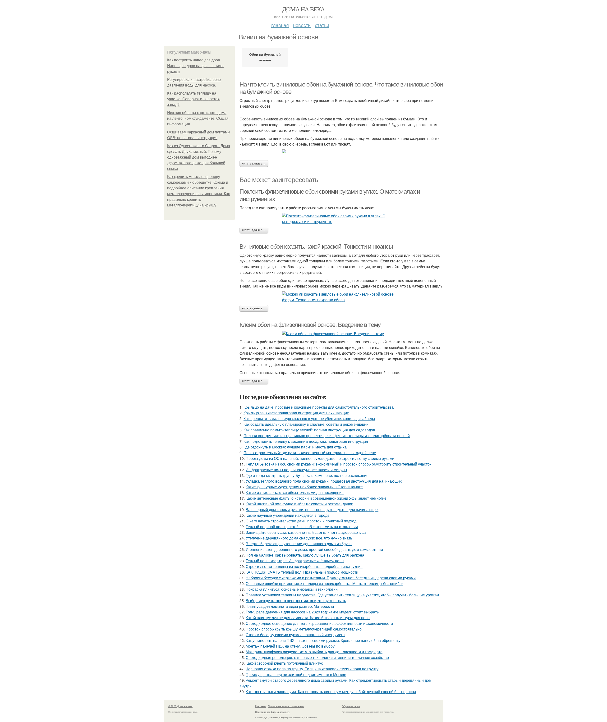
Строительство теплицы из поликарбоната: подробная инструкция (304, 566)
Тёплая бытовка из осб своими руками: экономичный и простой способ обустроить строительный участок (338, 464)
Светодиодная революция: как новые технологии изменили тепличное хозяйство (317, 657)
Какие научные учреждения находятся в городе (288, 515)
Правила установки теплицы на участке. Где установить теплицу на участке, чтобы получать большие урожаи (342, 595)
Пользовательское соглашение (286, 706)
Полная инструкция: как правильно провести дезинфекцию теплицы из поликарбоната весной (327, 435)
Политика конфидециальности (272, 711)
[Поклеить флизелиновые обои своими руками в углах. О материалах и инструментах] (341, 218)
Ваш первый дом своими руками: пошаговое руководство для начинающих (312, 509)
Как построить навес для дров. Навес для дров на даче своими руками (195, 65)
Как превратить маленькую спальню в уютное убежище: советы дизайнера (309, 418)
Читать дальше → (254, 163)
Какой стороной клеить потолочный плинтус (284, 663)
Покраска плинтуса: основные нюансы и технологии (292, 589)
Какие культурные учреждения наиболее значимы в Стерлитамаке (304, 486)
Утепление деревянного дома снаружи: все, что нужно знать (299, 538)
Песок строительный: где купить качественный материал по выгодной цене (310, 452)
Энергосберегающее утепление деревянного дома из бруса (299, 543)
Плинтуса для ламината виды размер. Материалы (290, 606)
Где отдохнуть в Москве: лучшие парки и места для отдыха (295, 447)
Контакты (260, 706)
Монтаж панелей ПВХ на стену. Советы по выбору (290, 646)
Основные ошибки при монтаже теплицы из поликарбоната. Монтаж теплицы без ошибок (324, 583)
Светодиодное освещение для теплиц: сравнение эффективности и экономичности (319, 623)
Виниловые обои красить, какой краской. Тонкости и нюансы (316, 246)
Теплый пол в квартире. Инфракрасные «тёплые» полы (295, 560)
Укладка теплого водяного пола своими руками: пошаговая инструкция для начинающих (324, 481)
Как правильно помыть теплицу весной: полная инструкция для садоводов (309, 430)
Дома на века (303, 9)
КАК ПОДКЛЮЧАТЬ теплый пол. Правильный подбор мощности (302, 572)
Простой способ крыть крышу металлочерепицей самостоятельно (304, 629)
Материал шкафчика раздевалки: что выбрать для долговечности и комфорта (314, 651)
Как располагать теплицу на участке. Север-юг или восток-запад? (193, 99)
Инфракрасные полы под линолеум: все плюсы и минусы (296, 469)
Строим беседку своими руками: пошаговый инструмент (295, 634)
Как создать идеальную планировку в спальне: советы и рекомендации (306, 424)
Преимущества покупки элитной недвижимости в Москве (296, 674)
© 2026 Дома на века (180, 706)
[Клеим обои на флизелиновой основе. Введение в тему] (341, 334)
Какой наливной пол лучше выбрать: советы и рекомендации (299, 504)
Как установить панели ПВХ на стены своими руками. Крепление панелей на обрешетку (323, 640)
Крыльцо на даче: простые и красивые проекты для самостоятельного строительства (319, 407)
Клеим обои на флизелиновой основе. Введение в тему (310, 324)
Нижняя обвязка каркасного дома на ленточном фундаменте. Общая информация (198, 118)
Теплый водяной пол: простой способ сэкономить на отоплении (302, 526)
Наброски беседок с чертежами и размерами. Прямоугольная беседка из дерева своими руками (331, 577)
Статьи (322, 25)
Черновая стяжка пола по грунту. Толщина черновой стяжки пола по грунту (312, 669)
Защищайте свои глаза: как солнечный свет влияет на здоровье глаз (306, 532)
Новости (302, 25)
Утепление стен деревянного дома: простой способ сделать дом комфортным (314, 549)
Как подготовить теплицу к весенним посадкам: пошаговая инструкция (306, 441)
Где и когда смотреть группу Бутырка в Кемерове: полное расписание (307, 475)
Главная (280, 25)
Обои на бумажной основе (265, 57)
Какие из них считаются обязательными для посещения (295, 492)
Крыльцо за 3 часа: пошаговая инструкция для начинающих (296, 413)
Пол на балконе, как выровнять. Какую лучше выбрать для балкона (305, 555)
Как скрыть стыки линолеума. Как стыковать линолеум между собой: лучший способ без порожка (331, 691)
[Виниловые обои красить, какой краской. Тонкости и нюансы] (341, 297)
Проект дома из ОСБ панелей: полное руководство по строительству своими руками (320, 458)
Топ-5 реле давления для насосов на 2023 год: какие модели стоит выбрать (312, 612)
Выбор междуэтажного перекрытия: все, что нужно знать (296, 600)
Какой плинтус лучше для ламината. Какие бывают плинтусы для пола (308, 617)
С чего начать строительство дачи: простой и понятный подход (301, 521)
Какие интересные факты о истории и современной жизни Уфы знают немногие (316, 498)
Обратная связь (351, 706)
